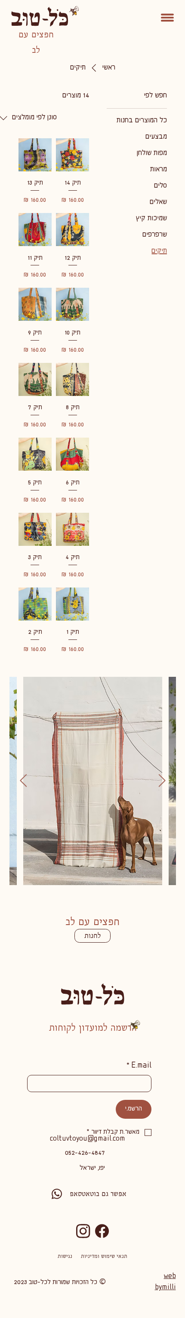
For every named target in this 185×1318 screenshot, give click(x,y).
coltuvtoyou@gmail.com (87, 1139)
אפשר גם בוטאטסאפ (98, 1193)
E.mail (138, 1066)
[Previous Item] (23, 781)
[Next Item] (162, 781)
